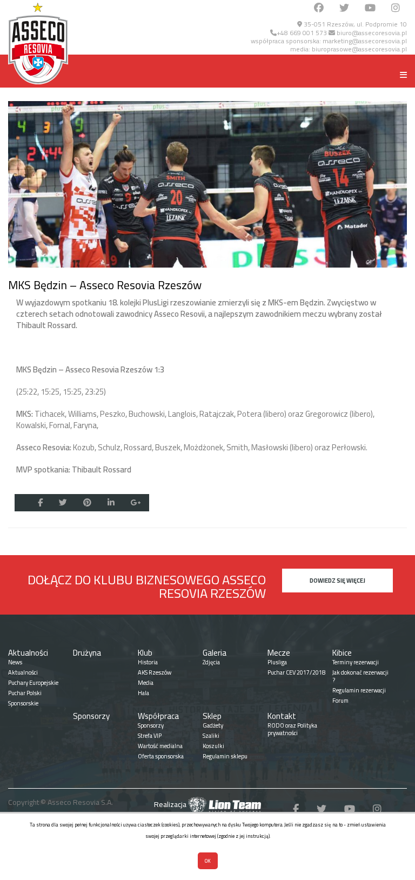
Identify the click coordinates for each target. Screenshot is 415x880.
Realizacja (171, 804)
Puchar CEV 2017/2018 (296, 672)
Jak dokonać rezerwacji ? (360, 676)
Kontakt (281, 716)
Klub (145, 652)
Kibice (342, 652)
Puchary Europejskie (33, 682)
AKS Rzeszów (154, 672)
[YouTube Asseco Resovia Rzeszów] (370, 8)
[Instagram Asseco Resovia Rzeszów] (395, 8)
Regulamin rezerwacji (359, 690)
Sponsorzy (91, 716)
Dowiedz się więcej (337, 580)
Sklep (212, 716)
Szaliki (211, 735)
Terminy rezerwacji (355, 662)
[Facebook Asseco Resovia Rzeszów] (319, 8)
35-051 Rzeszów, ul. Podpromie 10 (354, 24)
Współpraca (158, 716)
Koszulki (213, 746)
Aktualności (28, 652)
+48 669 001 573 (302, 32)
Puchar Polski (25, 693)
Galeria (214, 652)
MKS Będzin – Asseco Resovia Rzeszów (105, 285)
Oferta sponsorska (161, 756)
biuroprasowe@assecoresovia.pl (359, 49)
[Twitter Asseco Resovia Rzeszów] (344, 8)
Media (145, 682)
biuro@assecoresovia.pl (371, 32)
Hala (143, 693)
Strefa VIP (150, 735)
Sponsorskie (23, 703)
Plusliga (277, 662)
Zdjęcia (211, 662)
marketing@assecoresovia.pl (365, 41)
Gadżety (213, 725)
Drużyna (87, 652)
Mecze (278, 652)
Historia (148, 662)
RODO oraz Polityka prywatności (292, 729)
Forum (340, 700)
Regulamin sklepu (225, 756)
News (15, 662)
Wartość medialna (160, 746)
